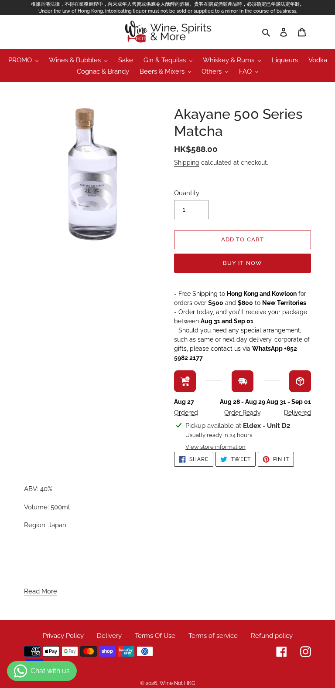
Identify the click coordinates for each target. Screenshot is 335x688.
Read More (40, 591)
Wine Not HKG (177, 683)
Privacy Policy (63, 636)
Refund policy (272, 636)
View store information (215, 447)
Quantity (186, 193)
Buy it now (242, 263)
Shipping (186, 162)
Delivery (109, 636)
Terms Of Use (155, 636)
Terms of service (213, 636)
